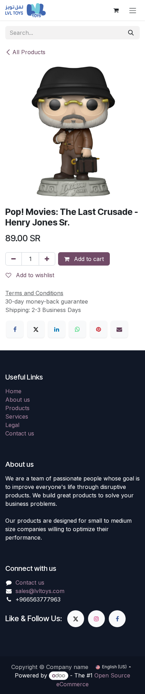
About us (17, 399)
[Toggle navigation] (133, 10)
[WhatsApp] (77, 329)
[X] (35, 329)
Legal (12, 424)
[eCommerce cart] (116, 10)
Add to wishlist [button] (34, 275)
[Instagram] (96, 618)
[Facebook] (14, 329)
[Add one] (47, 259)
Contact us (19, 433)
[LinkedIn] (56, 329)
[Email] (119, 329)
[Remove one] (13, 259)
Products (17, 408)
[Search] (131, 32)
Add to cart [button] (88, 258)
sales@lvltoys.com (39, 590)
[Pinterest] (98, 329)
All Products (28, 52)
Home (13, 391)
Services (16, 416)
